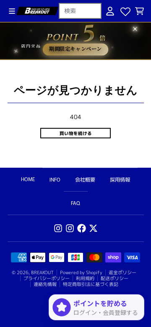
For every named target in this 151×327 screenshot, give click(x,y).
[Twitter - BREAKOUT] (93, 228)
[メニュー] (12, 11)
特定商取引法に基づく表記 (90, 284)
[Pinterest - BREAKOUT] (69, 228)
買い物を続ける (76, 133)
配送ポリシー (114, 278)
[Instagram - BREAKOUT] (58, 228)
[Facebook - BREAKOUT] (81, 228)
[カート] (139, 11)
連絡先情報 (45, 284)
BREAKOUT (42, 272)
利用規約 (85, 278)
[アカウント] (110, 11)
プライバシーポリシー (46, 278)
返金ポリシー (122, 272)
